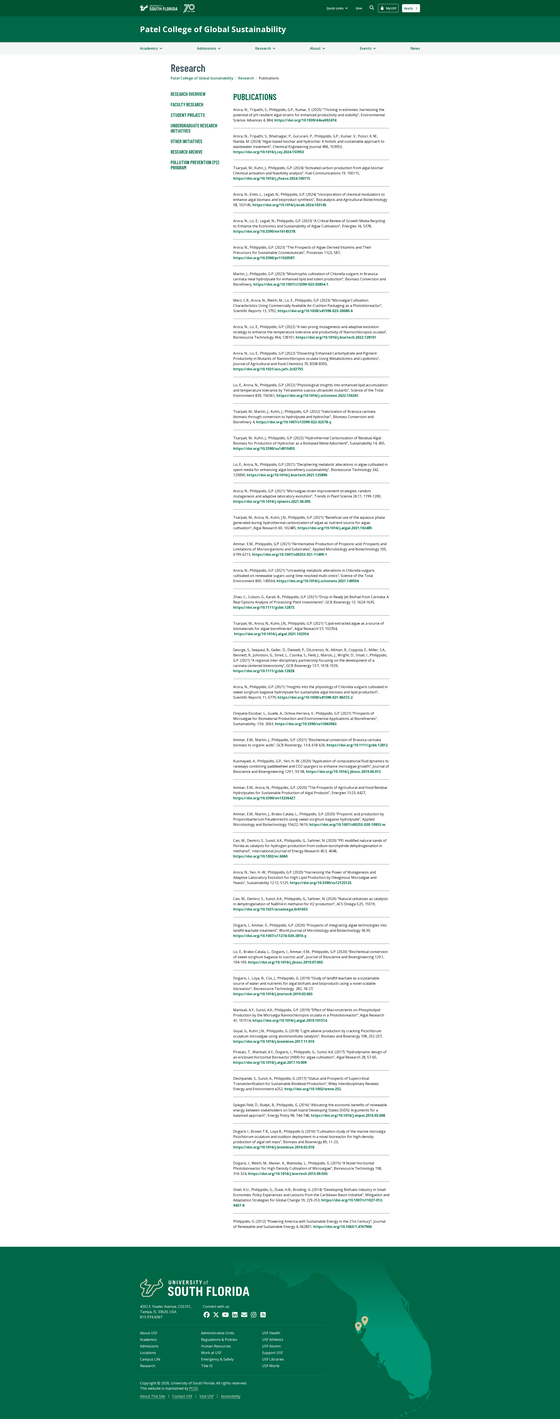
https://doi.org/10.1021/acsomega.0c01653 (270, 909)
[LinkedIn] (235, 1315)
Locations (148, 1352)
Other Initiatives (186, 141)
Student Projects (188, 115)
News (415, 48)
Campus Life (150, 1359)
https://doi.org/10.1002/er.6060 (260, 856)
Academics (148, 1339)
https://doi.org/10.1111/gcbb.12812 (357, 745)
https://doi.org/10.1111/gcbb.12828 (263, 670)
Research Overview (188, 94)
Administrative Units (217, 1333)
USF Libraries (273, 1359)
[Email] (244, 1315)
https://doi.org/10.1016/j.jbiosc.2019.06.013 (343, 771)
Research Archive (187, 151)
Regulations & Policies (219, 1339)
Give (359, 8)
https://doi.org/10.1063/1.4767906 (342, 1226)
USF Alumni (271, 1346)
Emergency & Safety (217, 1359)
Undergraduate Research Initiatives (194, 128)
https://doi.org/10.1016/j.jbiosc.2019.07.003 (285, 962)
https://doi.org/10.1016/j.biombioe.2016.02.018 (273, 1147)
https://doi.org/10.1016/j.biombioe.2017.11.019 (273, 1041)
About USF (148, 1333)
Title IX (206, 1365)
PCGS (193, 1388)
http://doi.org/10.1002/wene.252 (312, 1089)
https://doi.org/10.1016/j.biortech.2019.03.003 (272, 994)
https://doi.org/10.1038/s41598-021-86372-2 (315, 697)
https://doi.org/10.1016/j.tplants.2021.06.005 (271, 501)
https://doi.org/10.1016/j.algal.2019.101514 (289, 1020)
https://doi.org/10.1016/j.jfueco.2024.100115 (271, 178)
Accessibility (230, 1396)
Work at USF (211, 1352)
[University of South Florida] (194, 1287)
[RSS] (263, 1315)
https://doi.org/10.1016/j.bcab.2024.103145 (289, 204)
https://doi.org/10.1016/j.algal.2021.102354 (271, 633)
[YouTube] (225, 1315)
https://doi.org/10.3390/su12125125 (320, 882)
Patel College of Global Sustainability (213, 29)
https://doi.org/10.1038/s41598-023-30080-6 (315, 310)
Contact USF (182, 1396)
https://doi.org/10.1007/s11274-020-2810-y (269, 935)
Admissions (149, 1346)
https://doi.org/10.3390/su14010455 (264, 448)
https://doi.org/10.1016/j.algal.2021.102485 (335, 528)
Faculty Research (187, 104)
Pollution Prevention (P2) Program (195, 165)
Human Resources (216, 1346)
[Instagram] (253, 1315)
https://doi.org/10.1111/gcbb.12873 (263, 607)
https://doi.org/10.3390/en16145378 (264, 231)
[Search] (371, 7)
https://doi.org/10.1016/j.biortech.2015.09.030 (287, 1173)
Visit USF (207, 1396)
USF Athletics (272, 1339)
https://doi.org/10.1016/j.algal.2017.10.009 (269, 1062)
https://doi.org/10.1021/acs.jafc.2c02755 (268, 369)
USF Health (271, 1333)
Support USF (272, 1352)
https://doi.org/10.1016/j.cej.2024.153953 (268, 151)
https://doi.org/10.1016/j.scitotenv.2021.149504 (317, 581)
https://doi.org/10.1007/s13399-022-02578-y (293, 422)
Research (246, 78)
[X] (216, 1315)
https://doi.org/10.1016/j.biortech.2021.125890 (287, 475)
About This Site (152, 1396)
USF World (270, 1365)
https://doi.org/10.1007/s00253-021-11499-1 (289, 554)
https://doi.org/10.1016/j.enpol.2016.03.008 (348, 1115)
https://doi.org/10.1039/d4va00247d (305, 120)
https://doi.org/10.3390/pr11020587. (264, 257)
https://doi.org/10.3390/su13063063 (305, 723)
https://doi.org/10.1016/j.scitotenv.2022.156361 (317, 395)
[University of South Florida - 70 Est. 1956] (167, 8)
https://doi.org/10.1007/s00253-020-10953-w (347, 824)
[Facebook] (206, 1315)
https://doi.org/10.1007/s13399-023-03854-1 (290, 284)
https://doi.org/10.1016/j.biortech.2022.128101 (336, 337)
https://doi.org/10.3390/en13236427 (264, 798)
